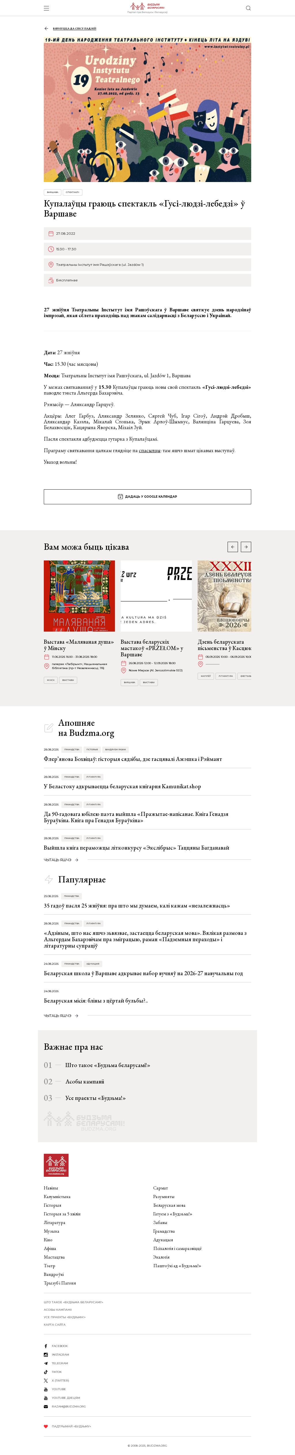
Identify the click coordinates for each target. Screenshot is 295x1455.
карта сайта (55, 1325)
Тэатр (49, 1266)
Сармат (160, 1188)
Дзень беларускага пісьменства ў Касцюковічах (232, 645)
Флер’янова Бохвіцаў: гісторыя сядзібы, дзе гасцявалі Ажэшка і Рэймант (133, 759)
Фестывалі (248, 676)
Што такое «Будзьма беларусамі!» (107, 1065)
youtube (59, 1389)
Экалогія (161, 1257)
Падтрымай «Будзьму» (71, 1426)
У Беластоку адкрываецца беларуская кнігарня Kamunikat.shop (122, 786)
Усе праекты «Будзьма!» (95, 1098)
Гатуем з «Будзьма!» (172, 1214)
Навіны (51, 1188)
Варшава (52, 192)
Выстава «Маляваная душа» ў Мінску (79, 645)
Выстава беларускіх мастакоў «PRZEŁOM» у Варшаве (152, 648)
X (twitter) (60, 1380)
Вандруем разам (115, 749)
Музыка (51, 1231)
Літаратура (226, 676)
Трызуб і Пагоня (60, 1283)
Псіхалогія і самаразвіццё (177, 1248)
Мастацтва (54, 1257)
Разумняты (164, 1196)
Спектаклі (72, 192)
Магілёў (206, 676)
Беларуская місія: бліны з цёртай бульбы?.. (96, 1000)
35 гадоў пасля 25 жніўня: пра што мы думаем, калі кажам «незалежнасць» (137, 905)
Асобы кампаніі (84, 1081)
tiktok (57, 1372)
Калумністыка (57, 1196)
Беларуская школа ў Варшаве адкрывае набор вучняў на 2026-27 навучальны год (143, 973)
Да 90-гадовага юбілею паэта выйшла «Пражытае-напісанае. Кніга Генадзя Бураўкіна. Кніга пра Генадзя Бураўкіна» (136, 817)
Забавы (160, 1222)
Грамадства (71, 749)
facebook (60, 1346)
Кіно (48, 1240)
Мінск (50, 680)
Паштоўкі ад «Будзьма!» (177, 1266)
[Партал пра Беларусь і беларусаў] (147, 8)
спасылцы (149, 450)
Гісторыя (92, 749)
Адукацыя (92, 964)
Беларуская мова (169, 1205)
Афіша (50, 1248)
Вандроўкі (54, 1274)
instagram (60, 1355)
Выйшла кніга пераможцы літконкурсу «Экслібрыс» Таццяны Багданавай (136, 847)
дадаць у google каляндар (151, 497)
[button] (246, 547)
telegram (60, 1363)
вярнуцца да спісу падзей (74, 28)
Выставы (68, 680)
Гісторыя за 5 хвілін (62, 1214)
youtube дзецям (66, 1398)
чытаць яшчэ (57, 860)
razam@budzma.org (69, 1406)
